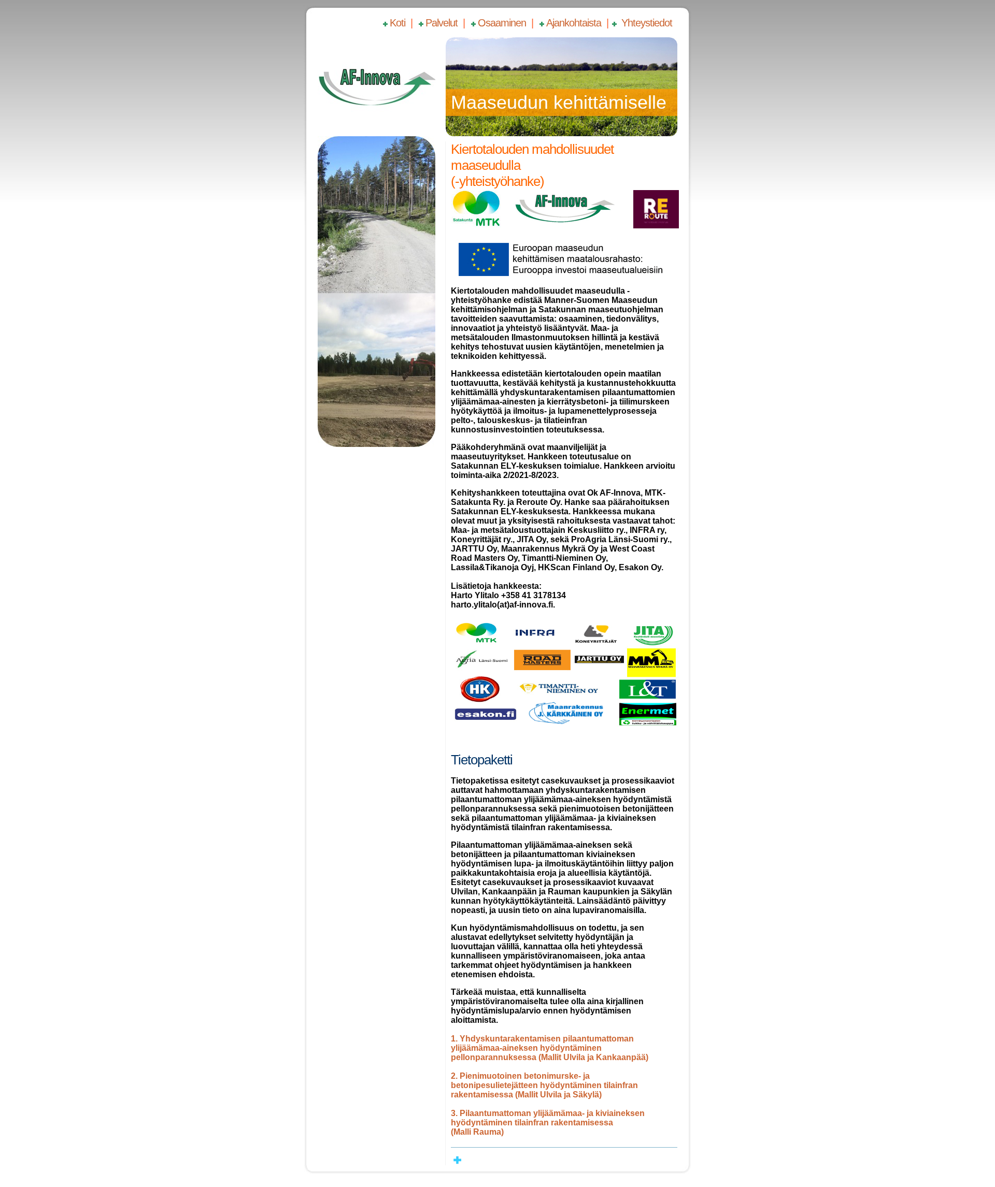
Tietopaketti (482, 760)
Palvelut (441, 22)
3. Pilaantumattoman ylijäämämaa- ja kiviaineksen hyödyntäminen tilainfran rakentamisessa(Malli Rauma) (548, 1122)
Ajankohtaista (573, 22)
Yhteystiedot (645, 22)
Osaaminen (502, 22)
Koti (397, 22)
